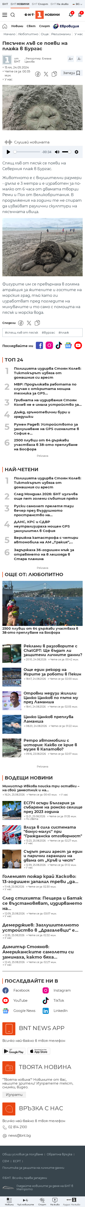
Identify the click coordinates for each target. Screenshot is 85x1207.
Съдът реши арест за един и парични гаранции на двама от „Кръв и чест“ (53, 856)
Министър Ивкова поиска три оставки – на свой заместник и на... (40, 788)
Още (45, 34)
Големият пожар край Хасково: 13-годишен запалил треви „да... (40, 879)
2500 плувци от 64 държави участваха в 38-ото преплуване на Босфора (46, 444)
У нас (79, 34)
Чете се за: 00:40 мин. (43, 794)
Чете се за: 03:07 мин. (43, 913)
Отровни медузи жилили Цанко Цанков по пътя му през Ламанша (51, 697)
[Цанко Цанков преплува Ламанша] (11, 724)
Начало (9, 34)
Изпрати (14, 1095)
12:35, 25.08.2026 (14, 935)
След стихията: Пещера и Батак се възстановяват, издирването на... (42, 903)
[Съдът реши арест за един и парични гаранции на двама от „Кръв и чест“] (11, 859)
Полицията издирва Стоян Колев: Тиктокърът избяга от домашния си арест (47, 373)
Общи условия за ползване (22, 1154)
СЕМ (5, 1161)
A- (79, 59)
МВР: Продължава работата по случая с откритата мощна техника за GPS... (45, 388)
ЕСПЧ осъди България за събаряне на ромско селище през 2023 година (53, 807)
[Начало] (5, 26)
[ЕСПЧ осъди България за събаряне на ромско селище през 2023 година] (11, 810)
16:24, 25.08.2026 (15, 794)
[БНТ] (8, 60)
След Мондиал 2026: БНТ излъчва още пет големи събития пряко (46, 496)
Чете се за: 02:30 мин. (42, 886)
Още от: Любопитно (34, 574)
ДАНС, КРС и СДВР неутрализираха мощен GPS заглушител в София (42, 526)
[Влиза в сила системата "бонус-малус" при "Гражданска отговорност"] (11, 834)
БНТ (5, 4)
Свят (31, 26)
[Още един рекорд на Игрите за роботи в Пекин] (11, 677)
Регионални (61, 34)
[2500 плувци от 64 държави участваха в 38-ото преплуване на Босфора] (42, 604)
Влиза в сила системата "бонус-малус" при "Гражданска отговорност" (53, 831)
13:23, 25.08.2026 (36, 840)
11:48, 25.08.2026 (14, 886)
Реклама (42, 455)
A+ (71, 59)
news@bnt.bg (19, 1135)
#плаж (64, 332)
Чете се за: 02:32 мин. (42, 935)
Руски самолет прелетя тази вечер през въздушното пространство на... (44, 510)
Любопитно (28, 34)
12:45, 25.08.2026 (15, 962)
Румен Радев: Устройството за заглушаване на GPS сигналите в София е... (46, 429)
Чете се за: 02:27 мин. (63, 840)
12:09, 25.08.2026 (15, 913)
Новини (17, 26)
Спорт (44, 26)
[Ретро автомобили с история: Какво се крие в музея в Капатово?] (11, 747)
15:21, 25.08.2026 (35, 816)
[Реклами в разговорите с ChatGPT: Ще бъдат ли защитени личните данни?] (11, 653)
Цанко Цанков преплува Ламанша (48, 719)
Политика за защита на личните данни (33, 1167)
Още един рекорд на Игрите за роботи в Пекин (52, 672)
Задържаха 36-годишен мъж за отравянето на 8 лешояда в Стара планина (44, 554)
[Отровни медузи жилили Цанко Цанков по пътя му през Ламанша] (11, 700)
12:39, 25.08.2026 (36, 865)
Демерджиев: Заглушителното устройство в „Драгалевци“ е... (40, 927)
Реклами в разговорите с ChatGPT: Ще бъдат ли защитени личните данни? (53, 650)
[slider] (26, 152)
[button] (71, 1201)
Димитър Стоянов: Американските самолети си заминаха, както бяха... (38, 952)
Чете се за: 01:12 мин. (63, 865)
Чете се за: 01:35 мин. (62, 816)
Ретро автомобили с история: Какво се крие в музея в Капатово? (50, 744)
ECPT (17, 1161)
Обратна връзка (59, 1154)
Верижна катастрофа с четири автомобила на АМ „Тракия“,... (46, 539)
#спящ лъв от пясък (21, 332)
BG (78, 4)
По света (32, 819)
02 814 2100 (17, 1127)
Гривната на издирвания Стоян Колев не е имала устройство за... (48, 402)
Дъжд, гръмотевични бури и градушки (42, 414)
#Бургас (48, 332)
